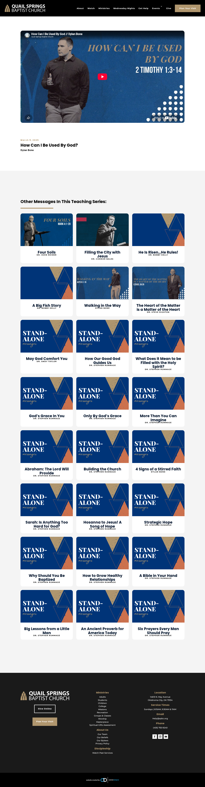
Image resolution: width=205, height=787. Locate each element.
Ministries (104, 8)
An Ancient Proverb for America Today (102, 630)
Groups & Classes (102, 715)
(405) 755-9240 (160, 727)
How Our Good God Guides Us (102, 360)
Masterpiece (102, 722)
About (80, 8)
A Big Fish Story (46, 305)
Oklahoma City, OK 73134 (160, 700)
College (102, 706)
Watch (91, 8)
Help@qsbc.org (160, 718)
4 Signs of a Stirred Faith (158, 469)
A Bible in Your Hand (158, 575)
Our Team (102, 734)
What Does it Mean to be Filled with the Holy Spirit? (158, 362)
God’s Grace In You (46, 415)
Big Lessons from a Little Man (46, 630)
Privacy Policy (102, 743)
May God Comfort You (46, 358)
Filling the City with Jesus (102, 254)
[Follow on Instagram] (160, 736)
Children (102, 703)
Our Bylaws (102, 740)
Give (168, 8)
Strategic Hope (158, 522)
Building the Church (102, 469)
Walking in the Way (102, 305)
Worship (102, 719)
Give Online (45, 708)
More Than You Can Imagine (158, 417)
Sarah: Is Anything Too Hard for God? (47, 524)
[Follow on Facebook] (154, 736)
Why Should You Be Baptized (47, 577)
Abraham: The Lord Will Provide (47, 471)
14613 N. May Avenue (160, 697)
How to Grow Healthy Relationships (102, 577)
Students (102, 700)
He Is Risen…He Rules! (158, 252)
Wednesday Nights (124, 8)
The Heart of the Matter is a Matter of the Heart (158, 307)
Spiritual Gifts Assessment (102, 725)
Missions (102, 709)
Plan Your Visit (187, 8)
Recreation (102, 712)
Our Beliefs (102, 737)
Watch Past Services (102, 753)
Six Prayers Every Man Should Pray (158, 630)
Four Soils (47, 252)
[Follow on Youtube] (166, 736)
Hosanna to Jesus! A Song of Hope (102, 524)
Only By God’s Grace (102, 415)
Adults (102, 697)
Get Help (143, 8)
